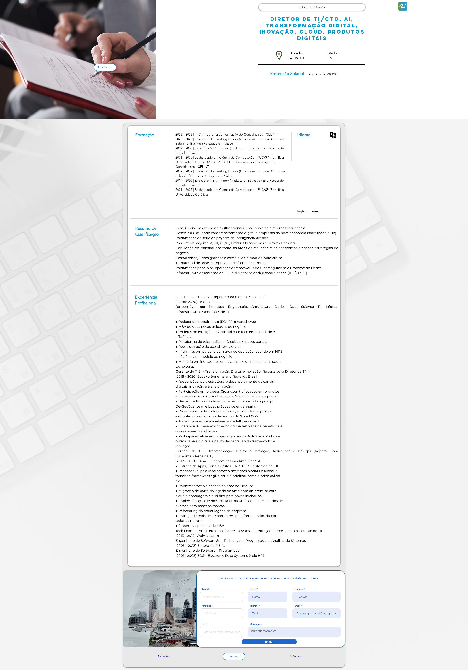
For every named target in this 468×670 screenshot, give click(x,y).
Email (297, 606)
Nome (253, 589)
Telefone (254, 606)
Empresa (299, 589)
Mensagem (256, 624)
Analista (206, 589)
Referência (207, 606)
